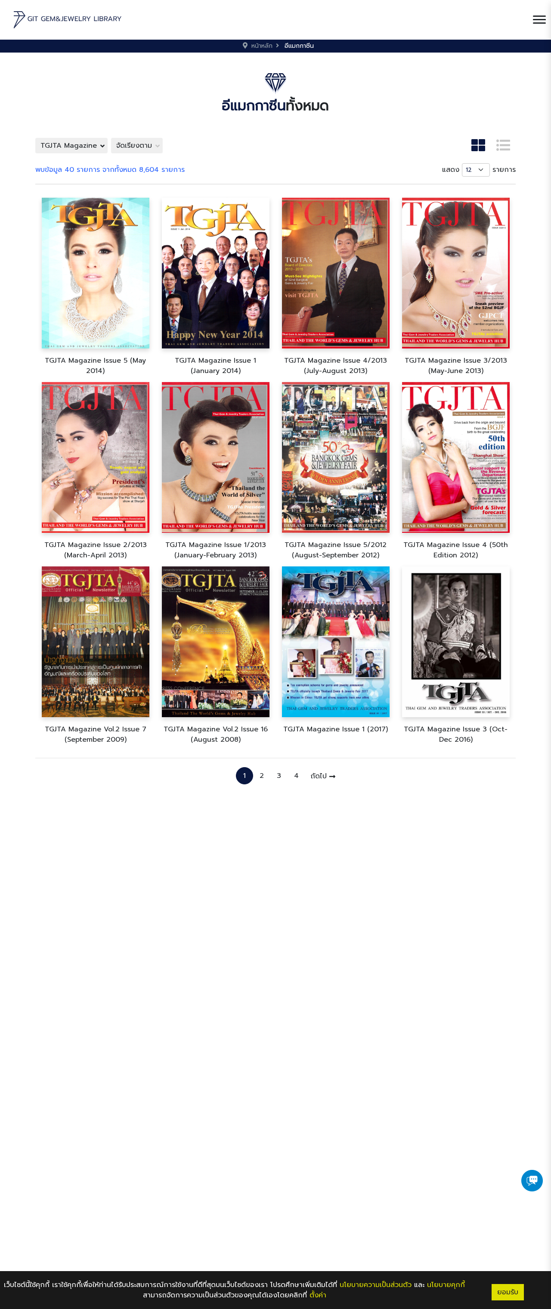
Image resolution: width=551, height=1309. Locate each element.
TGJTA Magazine (68, 145)
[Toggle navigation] (539, 20)
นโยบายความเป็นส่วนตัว (376, 1285)
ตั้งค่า (318, 1295)
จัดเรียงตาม (134, 145)
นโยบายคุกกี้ (446, 1285)
